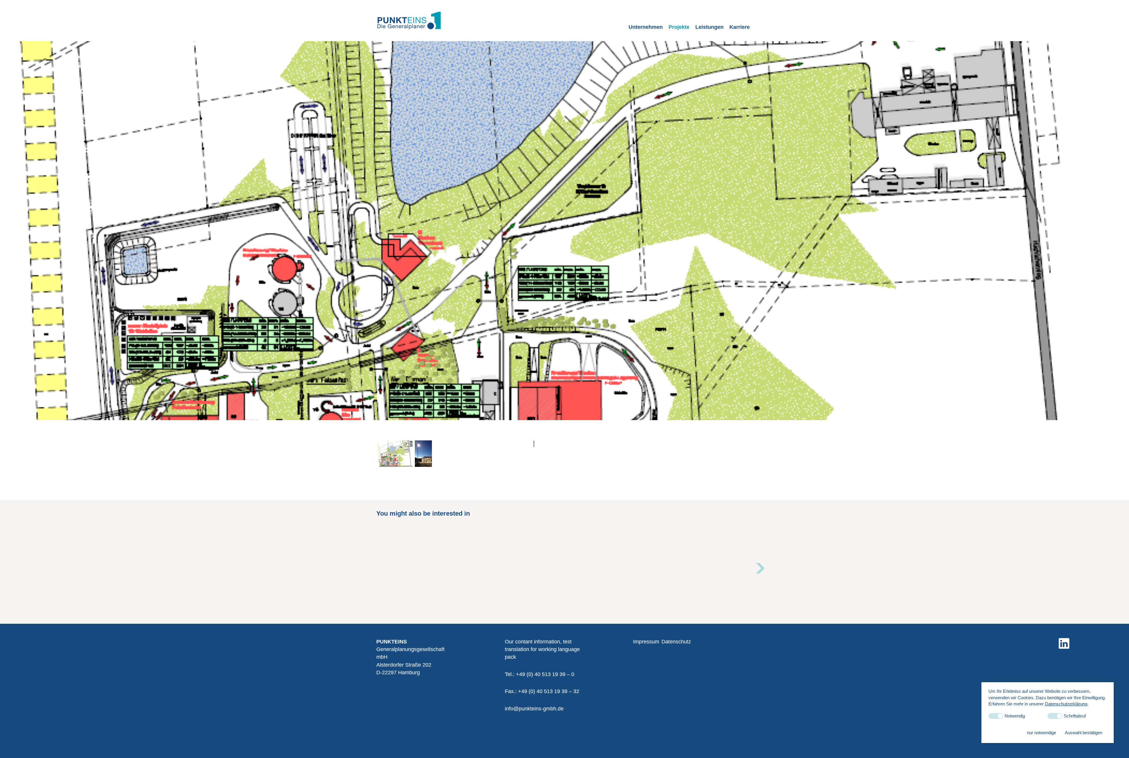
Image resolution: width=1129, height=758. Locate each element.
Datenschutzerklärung (1066, 703)
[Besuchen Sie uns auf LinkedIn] (1064, 643)
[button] (760, 568)
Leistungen (709, 27)
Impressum (646, 642)
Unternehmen (646, 27)
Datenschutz (676, 642)
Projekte (679, 27)
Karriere (739, 27)
